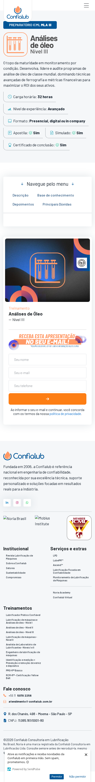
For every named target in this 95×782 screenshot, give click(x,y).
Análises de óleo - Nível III (20, 632)
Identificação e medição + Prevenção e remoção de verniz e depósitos (23, 662)
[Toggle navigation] (86, 5)
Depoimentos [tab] (23, 204)
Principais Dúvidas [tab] (57, 204)
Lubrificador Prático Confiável (23, 614)
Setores (10, 568)
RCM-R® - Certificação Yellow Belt (22, 676)
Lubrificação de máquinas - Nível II (21, 638)
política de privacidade (65, 414)
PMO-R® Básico (14, 670)
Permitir (56, 776)
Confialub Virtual (62, 597)
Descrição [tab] (20, 195)
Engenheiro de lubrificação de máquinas (23, 653)
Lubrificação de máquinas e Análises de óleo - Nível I (21, 621)
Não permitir (77, 776)
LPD (55, 555)
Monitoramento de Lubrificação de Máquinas (71, 579)
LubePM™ (58, 560)
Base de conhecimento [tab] (55, 195)
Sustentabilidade (15, 572)
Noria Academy (61, 592)
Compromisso (13, 577)
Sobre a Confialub (16, 563)
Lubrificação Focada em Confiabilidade (67, 571)
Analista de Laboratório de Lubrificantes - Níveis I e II (21, 646)
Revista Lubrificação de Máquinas (19, 557)
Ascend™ (58, 565)
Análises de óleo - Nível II (19, 627)
